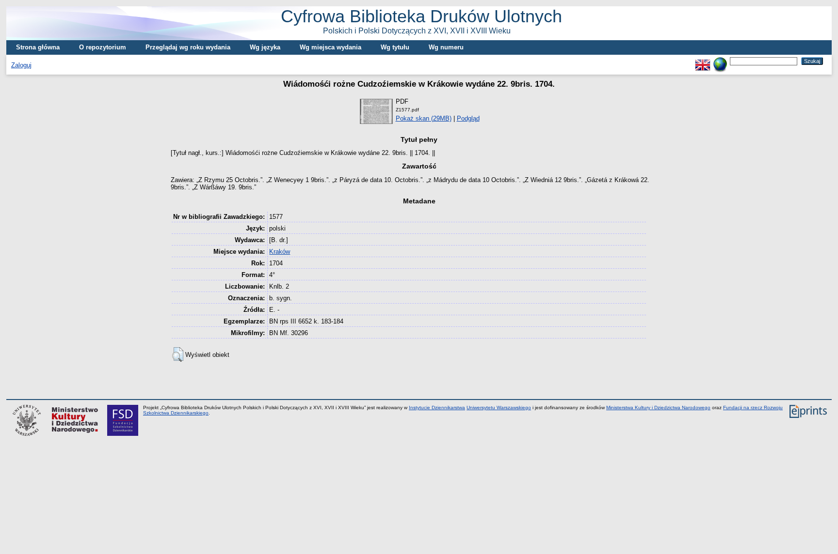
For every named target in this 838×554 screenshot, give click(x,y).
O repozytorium (102, 47)
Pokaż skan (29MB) (423, 118)
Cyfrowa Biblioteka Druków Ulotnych (421, 20)
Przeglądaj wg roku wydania (187, 47)
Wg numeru (446, 47)
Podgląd (468, 118)
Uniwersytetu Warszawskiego (499, 407)
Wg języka (265, 47)
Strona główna (38, 47)
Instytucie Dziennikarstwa (437, 407)
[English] (702, 60)
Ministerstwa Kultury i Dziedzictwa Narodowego (658, 407)
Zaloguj (21, 65)
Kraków (279, 251)
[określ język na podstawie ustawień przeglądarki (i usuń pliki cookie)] (720, 60)
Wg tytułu (395, 47)
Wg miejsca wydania (330, 47)
